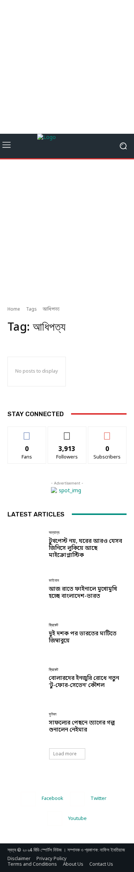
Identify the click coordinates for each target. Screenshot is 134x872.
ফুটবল (53, 714)
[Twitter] (77, 799)
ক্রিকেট (53, 625)
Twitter (98, 798)
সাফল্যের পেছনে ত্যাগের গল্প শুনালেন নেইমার (82, 726)
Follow (67, 432)
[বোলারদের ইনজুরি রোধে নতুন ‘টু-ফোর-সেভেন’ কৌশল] (25, 678)
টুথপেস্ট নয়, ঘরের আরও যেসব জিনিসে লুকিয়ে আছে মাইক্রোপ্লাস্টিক (85, 548)
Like (27, 432)
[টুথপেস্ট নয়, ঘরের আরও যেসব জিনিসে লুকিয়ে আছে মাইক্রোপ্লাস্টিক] (25, 545)
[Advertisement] (67, 67)
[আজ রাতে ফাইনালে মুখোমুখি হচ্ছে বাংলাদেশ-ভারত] (25, 589)
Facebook (52, 798)
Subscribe (107, 432)
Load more (65, 754)
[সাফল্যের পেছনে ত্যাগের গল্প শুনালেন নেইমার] (25, 723)
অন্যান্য (54, 533)
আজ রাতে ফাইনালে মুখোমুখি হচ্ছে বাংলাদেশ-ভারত (83, 593)
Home (13, 309)
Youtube (77, 819)
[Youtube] (54, 818)
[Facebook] (28, 799)
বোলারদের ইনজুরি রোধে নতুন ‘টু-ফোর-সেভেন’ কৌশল (84, 682)
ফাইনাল (54, 580)
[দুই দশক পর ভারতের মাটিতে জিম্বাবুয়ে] (25, 634)
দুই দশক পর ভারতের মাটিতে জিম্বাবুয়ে (83, 637)
